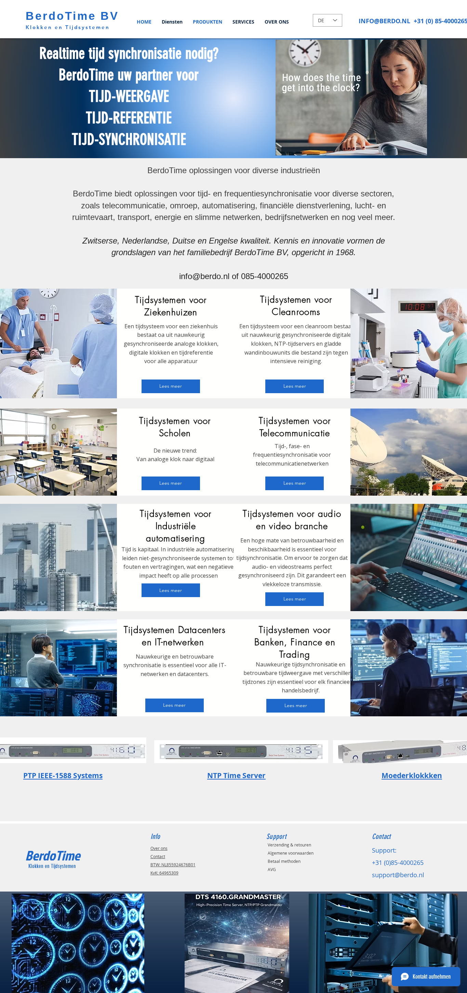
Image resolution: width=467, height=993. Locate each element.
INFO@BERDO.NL (384, 21)
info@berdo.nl (204, 276)
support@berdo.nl (398, 875)
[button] (351, 97)
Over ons (159, 848)
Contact (157, 856)
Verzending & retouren (289, 844)
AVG (272, 869)
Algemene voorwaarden (290, 853)
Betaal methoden (284, 861)
